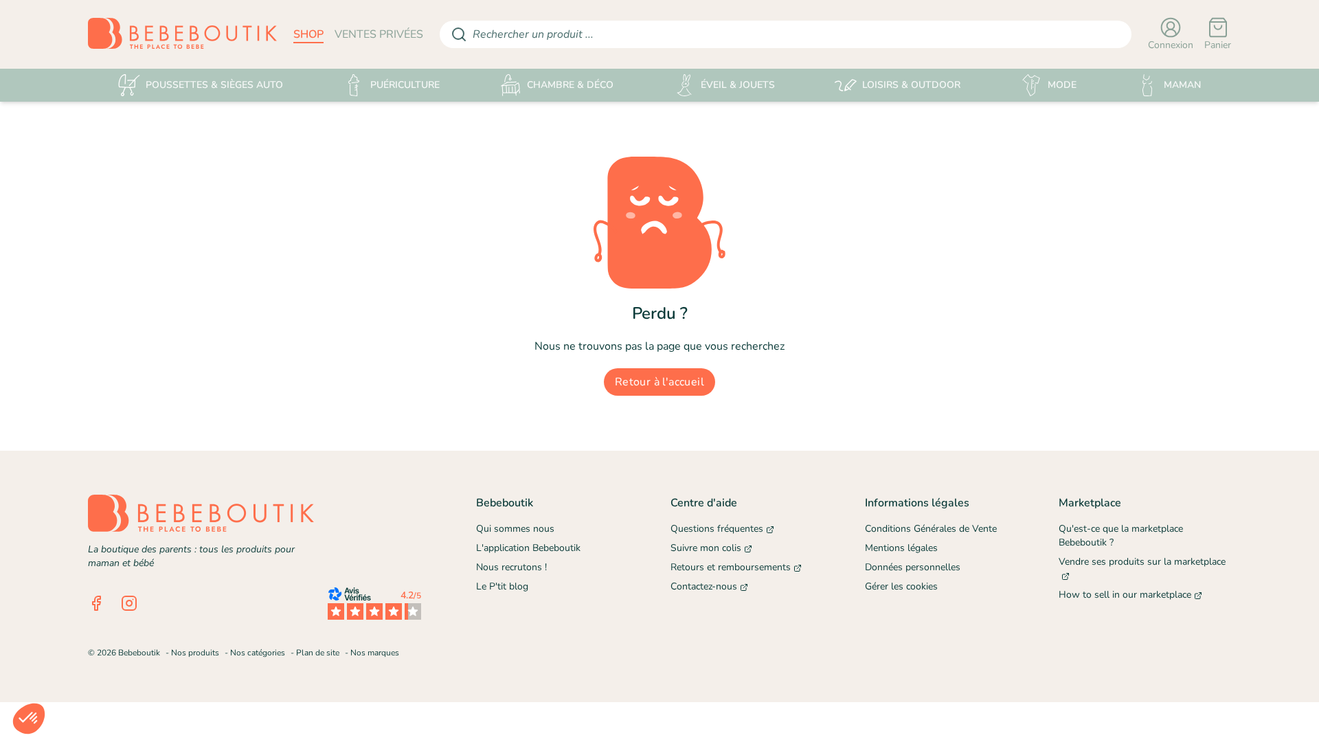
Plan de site (317, 652)
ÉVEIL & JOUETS (738, 84)
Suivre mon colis (705, 547)
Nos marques (374, 652)
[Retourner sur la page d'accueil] (182, 34)
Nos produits (195, 652)
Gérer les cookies (901, 586)
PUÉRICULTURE (405, 84)
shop (308, 34)
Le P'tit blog (502, 586)
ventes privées (379, 34)
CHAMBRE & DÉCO (570, 84)
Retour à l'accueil (659, 382)
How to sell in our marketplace (1125, 594)
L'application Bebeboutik (528, 547)
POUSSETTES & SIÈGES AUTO (214, 84)
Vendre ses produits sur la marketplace (1142, 561)
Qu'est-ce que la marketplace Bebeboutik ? (1121, 535)
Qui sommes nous (515, 528)
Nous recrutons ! (511, 567)
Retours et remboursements (730, 567)
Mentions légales (901, 547)
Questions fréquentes (716, 528)
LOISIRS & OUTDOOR (911, 84)
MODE (1062, 84)
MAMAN (1182, 84)
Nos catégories (257, 652)
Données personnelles (912, 567)
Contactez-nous (703, 586)
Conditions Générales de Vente (931, 528)
